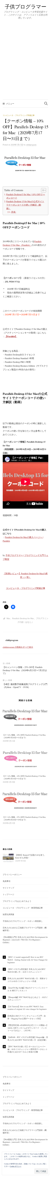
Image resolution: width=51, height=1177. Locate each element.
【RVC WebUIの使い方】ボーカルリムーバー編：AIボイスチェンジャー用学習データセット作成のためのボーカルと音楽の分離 (27, 1049)
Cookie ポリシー (15, 1166)
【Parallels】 (11, 336)
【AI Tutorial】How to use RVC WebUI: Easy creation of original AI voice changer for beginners (27, 1008)
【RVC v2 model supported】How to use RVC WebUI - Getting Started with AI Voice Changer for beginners (27, 960)
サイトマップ (8, 887)
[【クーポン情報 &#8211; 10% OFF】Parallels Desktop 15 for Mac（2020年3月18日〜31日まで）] (25, 759)
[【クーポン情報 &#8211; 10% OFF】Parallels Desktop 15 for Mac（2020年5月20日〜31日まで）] (25, 718)
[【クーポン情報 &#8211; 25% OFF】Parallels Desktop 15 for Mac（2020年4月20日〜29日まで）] (25, 800)
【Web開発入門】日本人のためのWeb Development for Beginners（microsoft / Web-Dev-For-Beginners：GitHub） (25, 940)
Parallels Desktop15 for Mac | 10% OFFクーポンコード (25, 196)
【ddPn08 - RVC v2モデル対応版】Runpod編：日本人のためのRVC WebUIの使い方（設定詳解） (27, 1038)
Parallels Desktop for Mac (23, 618)
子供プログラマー (25, 6)
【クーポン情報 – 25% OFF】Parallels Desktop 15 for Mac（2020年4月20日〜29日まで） (24, 818)
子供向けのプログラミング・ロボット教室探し (23, 921)
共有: (13, 211)
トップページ (8, 894)
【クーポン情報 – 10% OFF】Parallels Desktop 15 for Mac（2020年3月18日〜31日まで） (24, 777)
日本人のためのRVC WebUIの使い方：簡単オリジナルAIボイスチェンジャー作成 (27, 979)
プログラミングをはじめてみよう (17, 901)
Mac (8, 618)
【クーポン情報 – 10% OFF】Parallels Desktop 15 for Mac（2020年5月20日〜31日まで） (24, 736)
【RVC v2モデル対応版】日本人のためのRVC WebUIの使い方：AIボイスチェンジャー (26, 970)
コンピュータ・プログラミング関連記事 (19, 115)
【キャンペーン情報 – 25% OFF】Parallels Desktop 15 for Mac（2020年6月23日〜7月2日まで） (25, 670)
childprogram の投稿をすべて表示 (18, 647)
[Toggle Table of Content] (42, 190)
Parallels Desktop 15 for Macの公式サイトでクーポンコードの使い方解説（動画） (25, 205)
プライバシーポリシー (12, 874)
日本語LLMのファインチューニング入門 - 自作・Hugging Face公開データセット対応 (26, 1017)
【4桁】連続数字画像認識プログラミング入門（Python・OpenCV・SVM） (25, 686)
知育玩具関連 (8, 914)
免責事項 (6, 881)
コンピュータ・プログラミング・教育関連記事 (23, 907)
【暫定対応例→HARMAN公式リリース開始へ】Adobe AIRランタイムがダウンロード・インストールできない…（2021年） (27, 1028)
